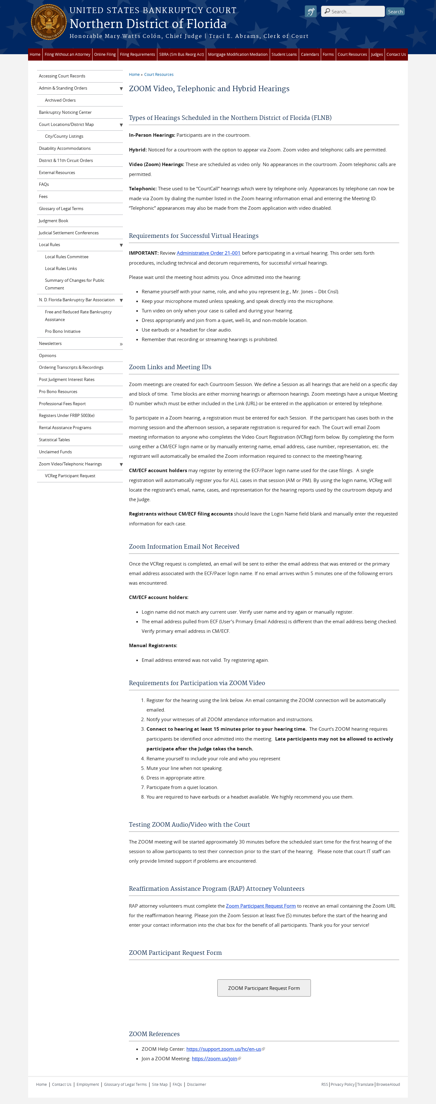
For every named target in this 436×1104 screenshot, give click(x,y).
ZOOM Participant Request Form (264, 988)
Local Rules (49, 244)
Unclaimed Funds (55, 452)
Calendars (310, 54)
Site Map (160, 1084)
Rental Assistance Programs (65, 427)
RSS (324, 1084)
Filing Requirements (137, 54)
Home (35, 54)
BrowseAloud (388, 1084)
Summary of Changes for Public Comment (74, 284)
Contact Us (396, 54)
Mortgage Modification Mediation (237, 54)
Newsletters (50, 343)
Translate (365, 1084)
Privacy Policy (343, 1084)
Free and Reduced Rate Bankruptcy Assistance (78, 315)
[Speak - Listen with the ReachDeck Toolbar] (311, 11)
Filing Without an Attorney (67, 54)
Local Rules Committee (66, 257)
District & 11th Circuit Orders (66, 160)
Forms (328, 54)
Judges (377, 54)
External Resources (57, 172)
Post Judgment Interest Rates (66, 379)
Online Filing (105, 54)
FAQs (44, 184)
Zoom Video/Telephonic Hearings (70, 464)
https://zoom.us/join (216, 1058)
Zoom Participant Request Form (261, 906)
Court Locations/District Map (66, 124)
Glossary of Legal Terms (61, 208)
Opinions (47, 355)
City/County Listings (64, 136)
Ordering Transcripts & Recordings (71, 367)
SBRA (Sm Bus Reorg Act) (181, 54)
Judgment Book (53, 220)
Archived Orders (60, 100)
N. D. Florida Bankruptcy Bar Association (77, 300)
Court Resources (352, 54)
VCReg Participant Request (70, 476)
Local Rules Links (61, 268)
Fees (43, 196)
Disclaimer (196, 1084)
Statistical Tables (54, 439)
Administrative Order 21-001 (209, 253)
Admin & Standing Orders (63, 88)
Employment (88, 1084)
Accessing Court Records (62, 76)
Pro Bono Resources (58, 391)
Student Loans (284, 54)
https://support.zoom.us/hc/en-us (225, 1049)
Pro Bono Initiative (62, 331)
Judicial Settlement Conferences (69, 233)
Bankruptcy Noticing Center (65, 112)
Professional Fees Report (62, 403)
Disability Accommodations (65, 148)
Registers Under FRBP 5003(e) (66, 415)
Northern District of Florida (148, 24)
